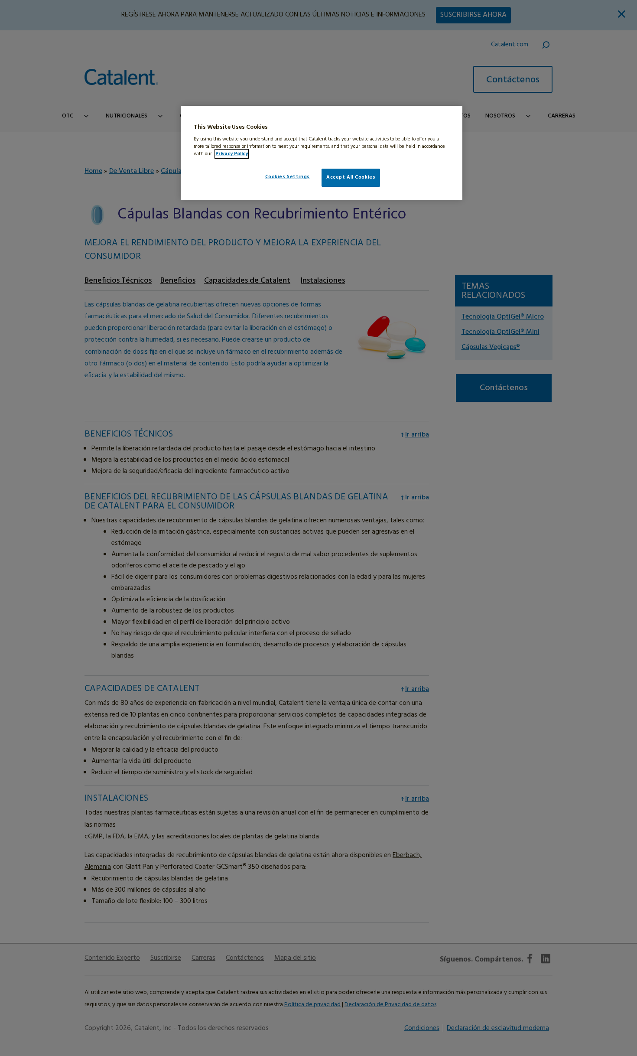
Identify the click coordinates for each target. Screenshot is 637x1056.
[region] (321, 153)
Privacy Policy (231, 154)
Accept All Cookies (350, 177)
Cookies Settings (287, 177)
